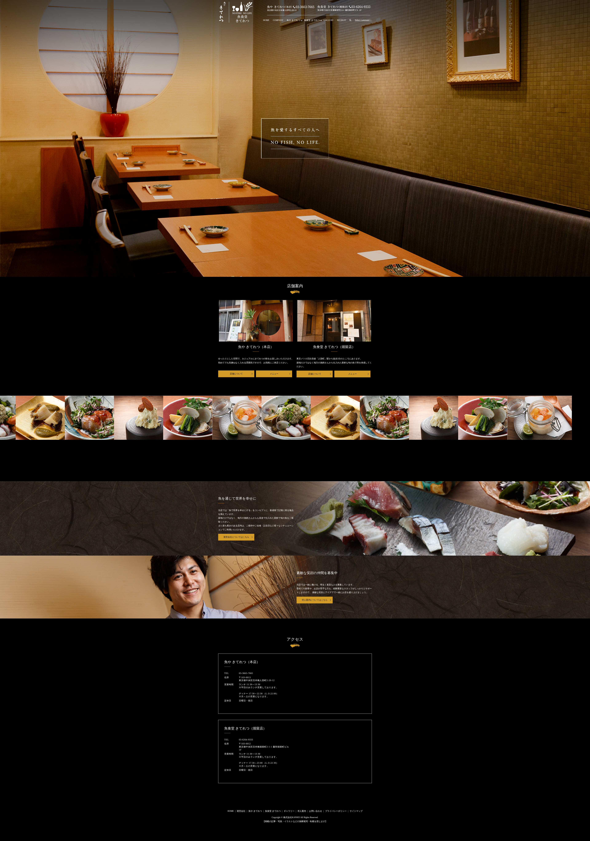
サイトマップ (356, 811)
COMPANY (278, 20)
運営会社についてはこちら (236, 537)
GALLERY (329, 20)
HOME (266, 20)
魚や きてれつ (293, 20)
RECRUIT (341, 20)
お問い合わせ (315, 811)
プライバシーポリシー (336, 811)
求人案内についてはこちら (315, 600)
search (352, 20)
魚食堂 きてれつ (312, 20)
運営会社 (241, 811)
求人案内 (301, 811)
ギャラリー (289, 811)
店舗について (236, 374)
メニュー (274, 374)
